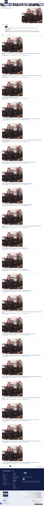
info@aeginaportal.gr (39, 492)
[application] (22, 31)
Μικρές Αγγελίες (4, 483)
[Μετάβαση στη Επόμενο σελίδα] (16, 466)
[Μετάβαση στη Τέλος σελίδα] (17, 466)
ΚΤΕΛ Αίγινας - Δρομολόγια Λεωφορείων (7, 484)
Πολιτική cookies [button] (36, 502)
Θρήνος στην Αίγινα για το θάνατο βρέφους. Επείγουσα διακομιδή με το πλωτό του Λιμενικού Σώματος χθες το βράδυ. (16, 290)
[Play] (5, 31)
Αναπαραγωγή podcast (26, 55)
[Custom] (41, 1)
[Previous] (6, 31)
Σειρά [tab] (7, 24)
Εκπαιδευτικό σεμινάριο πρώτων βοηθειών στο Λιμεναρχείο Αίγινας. (10, 97)
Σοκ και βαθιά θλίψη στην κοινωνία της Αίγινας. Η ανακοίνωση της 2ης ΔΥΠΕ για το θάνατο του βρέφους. (15, 269)
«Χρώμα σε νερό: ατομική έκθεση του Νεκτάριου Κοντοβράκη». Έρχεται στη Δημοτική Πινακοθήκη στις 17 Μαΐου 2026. (17, 183)
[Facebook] (38, 1)
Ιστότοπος (9, 8)
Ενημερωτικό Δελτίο (11, 55)
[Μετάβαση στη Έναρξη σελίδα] (2, 466)
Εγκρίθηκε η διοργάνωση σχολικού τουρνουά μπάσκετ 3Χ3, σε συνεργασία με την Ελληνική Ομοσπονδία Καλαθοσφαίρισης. (17, 204)
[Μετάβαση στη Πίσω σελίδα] (3, 466)
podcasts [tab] (3, 24)
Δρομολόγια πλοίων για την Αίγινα (6, 482)
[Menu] (2, 1)
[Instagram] (40, 1)
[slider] (38, 31)
